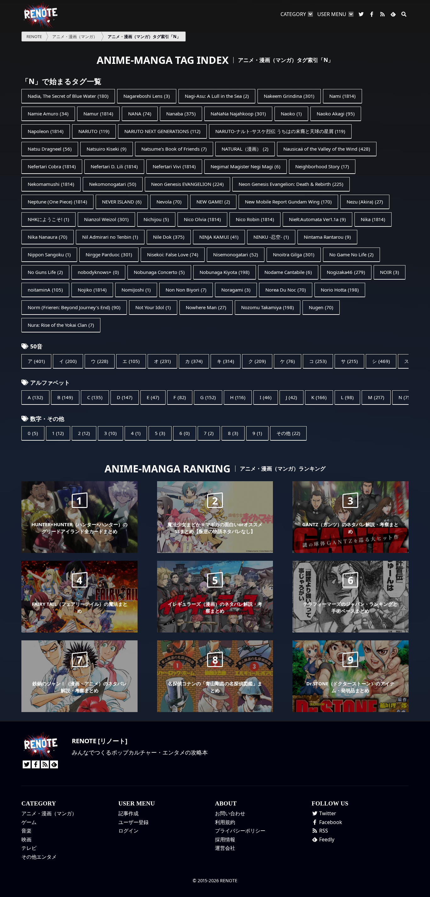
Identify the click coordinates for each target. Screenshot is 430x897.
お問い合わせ (230, 813)
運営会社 (225, 847)
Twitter (327, 813)
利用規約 (225, 822)
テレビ (29, 847)
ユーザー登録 (133, 822)
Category (293, 14)
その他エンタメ (39, 856)
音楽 (26, 830)
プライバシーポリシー (240, 830)
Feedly (326, 839)
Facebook (330, 822)
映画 (26, 839)
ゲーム (29, 822)
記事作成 (128, 813)
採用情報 (225, 839)
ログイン (128, 830)
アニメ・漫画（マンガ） (49, 813)
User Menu (331, 14)
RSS (323, 830)
